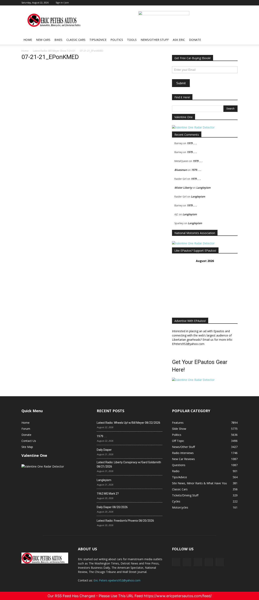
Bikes (58, 40)
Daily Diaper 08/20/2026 (112, 507)
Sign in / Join (62, 2)
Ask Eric (179, 40)
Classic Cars (75, 40)
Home (27, 40)
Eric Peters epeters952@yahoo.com (116, 580)
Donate (195, 40)
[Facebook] (176, 562)
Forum (25, 429)
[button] (233, 40)
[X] (187, 562)
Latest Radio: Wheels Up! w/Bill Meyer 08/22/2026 (128, 422)
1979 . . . (192, 143)
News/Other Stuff (155, 40)
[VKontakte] (209, 562)
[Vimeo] (198, 562)
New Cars (43, 40)
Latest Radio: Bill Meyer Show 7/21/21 (54, 51)
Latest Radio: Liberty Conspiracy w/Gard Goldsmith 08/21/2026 (129, 464)
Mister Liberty (183, 187)
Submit (181, 83)
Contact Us (28, 441)
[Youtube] (220, 562)
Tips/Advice (97, 40)
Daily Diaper (104, 449)
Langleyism (203, 187)
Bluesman (180, 170)
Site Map (27, 447)
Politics (116, 40)
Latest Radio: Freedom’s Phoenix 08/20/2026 (125, 520)
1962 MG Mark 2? (108, 493)
